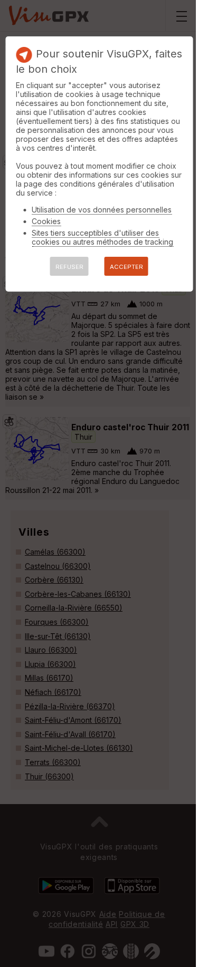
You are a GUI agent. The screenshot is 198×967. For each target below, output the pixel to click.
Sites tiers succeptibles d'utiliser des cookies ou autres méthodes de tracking (102, 237)
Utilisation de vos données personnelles (102, 209)
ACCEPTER (126, 266)
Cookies (46, 221)
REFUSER (69, 266)
